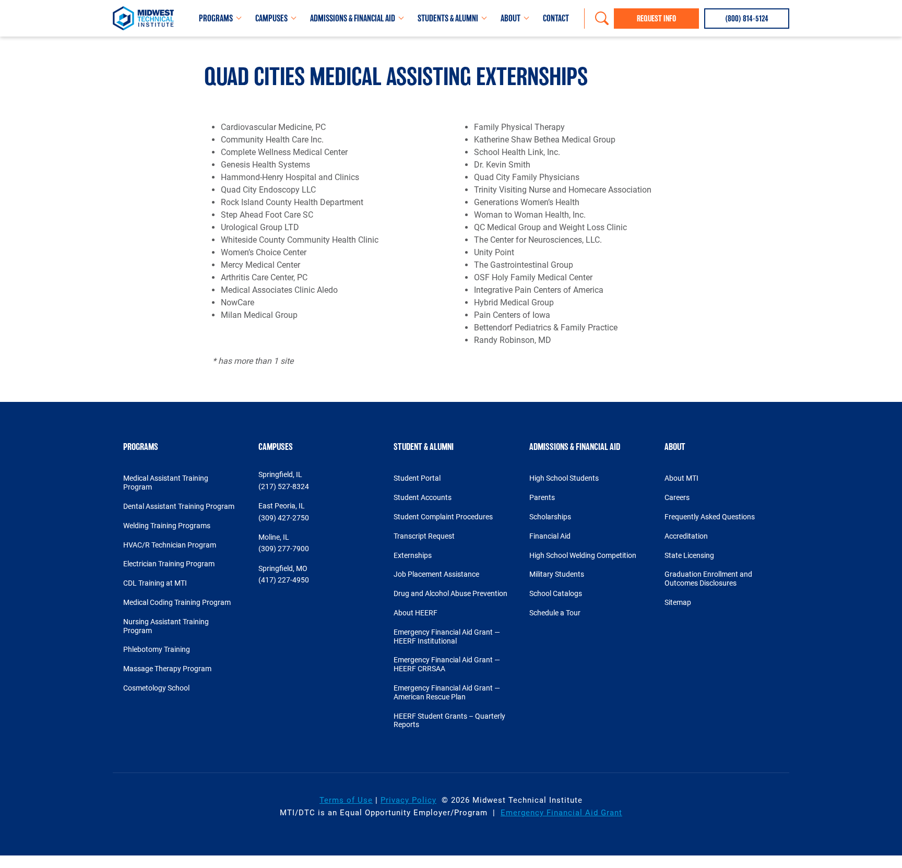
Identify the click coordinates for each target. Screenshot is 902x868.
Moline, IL (273, 537)
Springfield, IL (280, 474)
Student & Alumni (424, 446)
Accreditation (686, 536)
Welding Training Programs (166, 525)
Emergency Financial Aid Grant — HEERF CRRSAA (447, 664)
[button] (746, 18)
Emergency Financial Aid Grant (561, 812)
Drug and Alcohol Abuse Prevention (450, 593)
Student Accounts (423, 497)
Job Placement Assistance (436, 574)
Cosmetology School (156, 688)
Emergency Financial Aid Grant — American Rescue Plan (447, 692)
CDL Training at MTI (155, 583)
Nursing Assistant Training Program (166, 626)
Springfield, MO (282, 568)
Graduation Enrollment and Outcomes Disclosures (708, 578)
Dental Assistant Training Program (178, 506)
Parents (542, 497)
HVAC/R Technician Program (169, 545)
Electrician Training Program (169, 564)
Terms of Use (346, 800)
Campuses (271, 18)
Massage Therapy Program (167, 668)
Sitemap (677, 602)
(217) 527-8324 (283, 486)
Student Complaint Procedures (443, 517)
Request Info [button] (656, 18)
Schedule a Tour (554, 613)
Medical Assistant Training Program (165, 482)
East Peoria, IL (281, 506)
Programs (216, 18)
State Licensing (689, 555)
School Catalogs (555, 593)
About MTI (681, 478)
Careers (677, 497)
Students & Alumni (448, 18)
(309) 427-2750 (283, 518)
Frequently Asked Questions (709, 517)
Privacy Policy (408, 800)
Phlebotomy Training (156, 649)
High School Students (564, 478)
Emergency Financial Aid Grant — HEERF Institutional (447, 636)
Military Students (556, 574)
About (510, 18)
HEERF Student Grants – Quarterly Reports (449, 720)
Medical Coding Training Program (177, 602)
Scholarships (550, 517)
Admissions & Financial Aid (352, 18)
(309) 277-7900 (283, 548)
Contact (556, 18)
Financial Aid (550, 536)
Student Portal (417, 478)
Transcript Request (424, 536)
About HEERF (415, 613)
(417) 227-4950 (283, 580)
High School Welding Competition (582, 555)
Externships (413, 555)
